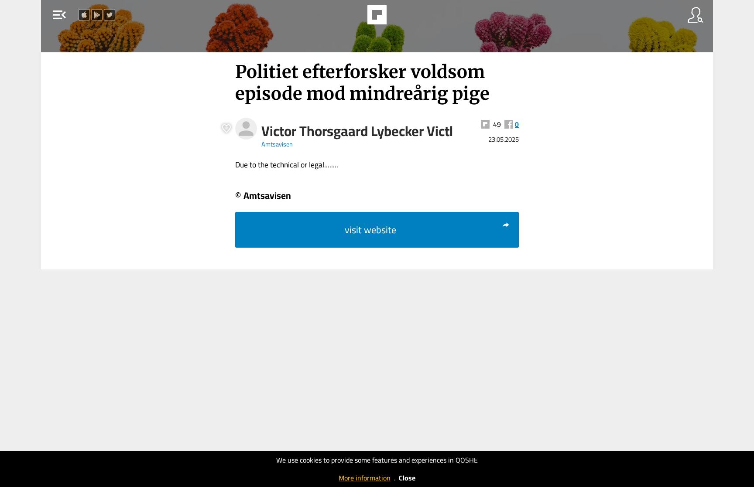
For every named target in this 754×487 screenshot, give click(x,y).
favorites (352, 17)
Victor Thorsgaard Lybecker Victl (357, 131)
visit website (370, 230)
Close (407, 477)
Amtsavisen (277, 144)
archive (400, 17)
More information (365, 477)
